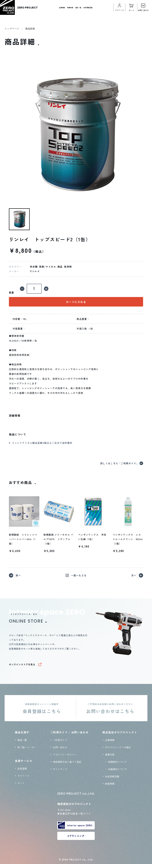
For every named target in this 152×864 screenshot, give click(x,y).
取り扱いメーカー (26, 747)
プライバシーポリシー (65, 754)
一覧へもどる (79, 575)
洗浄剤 (68, 266)
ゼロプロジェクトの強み (118, 747)
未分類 (34, 266)
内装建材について (117, 769)
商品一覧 (78, 7)
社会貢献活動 (87, 7)
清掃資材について (117, 762)
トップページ (12, 28)
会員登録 (22, 768)
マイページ (23, 776)
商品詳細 (30, 28)
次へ (133, 575)
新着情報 (109, 783)
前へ (18, 575)
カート (20, 783)
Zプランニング (76, 836)
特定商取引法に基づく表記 (67, 762)
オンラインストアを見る (22, 664)
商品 (60, 266)
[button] (19, 219)
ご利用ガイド (60, 740)
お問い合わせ (60, 747)
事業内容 (70, 7)
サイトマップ (60, 769)
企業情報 (62, 7)
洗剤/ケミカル (47, 266)
